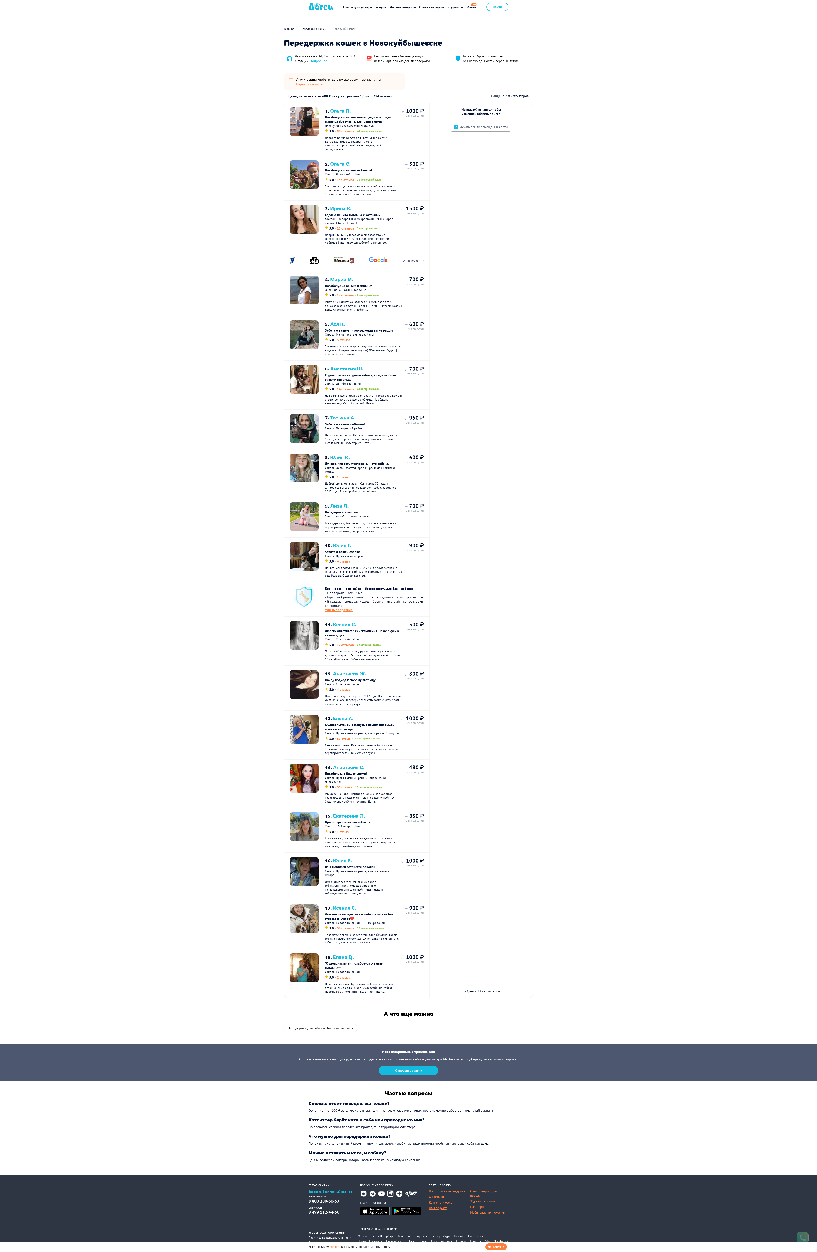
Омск (411, 1241)
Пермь (423, 1241)
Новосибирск (395, 1241)
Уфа (487, 1241)
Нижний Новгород (370, 1241)
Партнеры (477, 1207)
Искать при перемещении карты (484, 127)
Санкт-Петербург (382, 1236)
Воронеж (421, 1236)
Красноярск (475, 1236)
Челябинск (501, 1241)
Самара (461, 1241)
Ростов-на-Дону (441, 1241)
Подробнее (318, 61)
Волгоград (404, 1236)
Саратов (475, 1241)
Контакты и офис (440, 1202)
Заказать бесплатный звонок (330, 1192)
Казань (458, 1236)
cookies (335, 1247)
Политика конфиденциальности (330, 1237)
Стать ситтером (431, 7)
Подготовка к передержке (447, 1191)
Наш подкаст (438, 1208)
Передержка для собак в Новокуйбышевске (321, 1028)
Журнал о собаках (462, 7)
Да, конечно (496, 1247)
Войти (497, 6)
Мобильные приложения (487, 1212)
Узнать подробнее (339, 610)
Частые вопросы (403, 7)
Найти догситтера (357, 7)
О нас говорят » (413, 261)
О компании (437, 1197)
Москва (362, 1236)
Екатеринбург (440, 1236)
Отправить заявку (408, 1070)
